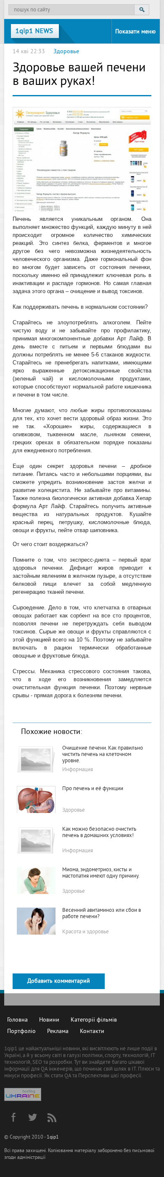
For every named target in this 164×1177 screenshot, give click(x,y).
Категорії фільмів (94, 1020)
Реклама (58, 1031)
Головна (17, 1020)
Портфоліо (21, 1031)
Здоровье (66, 51)
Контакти (92, 1031)
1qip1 (53, 1137)
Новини (49, 1020)
